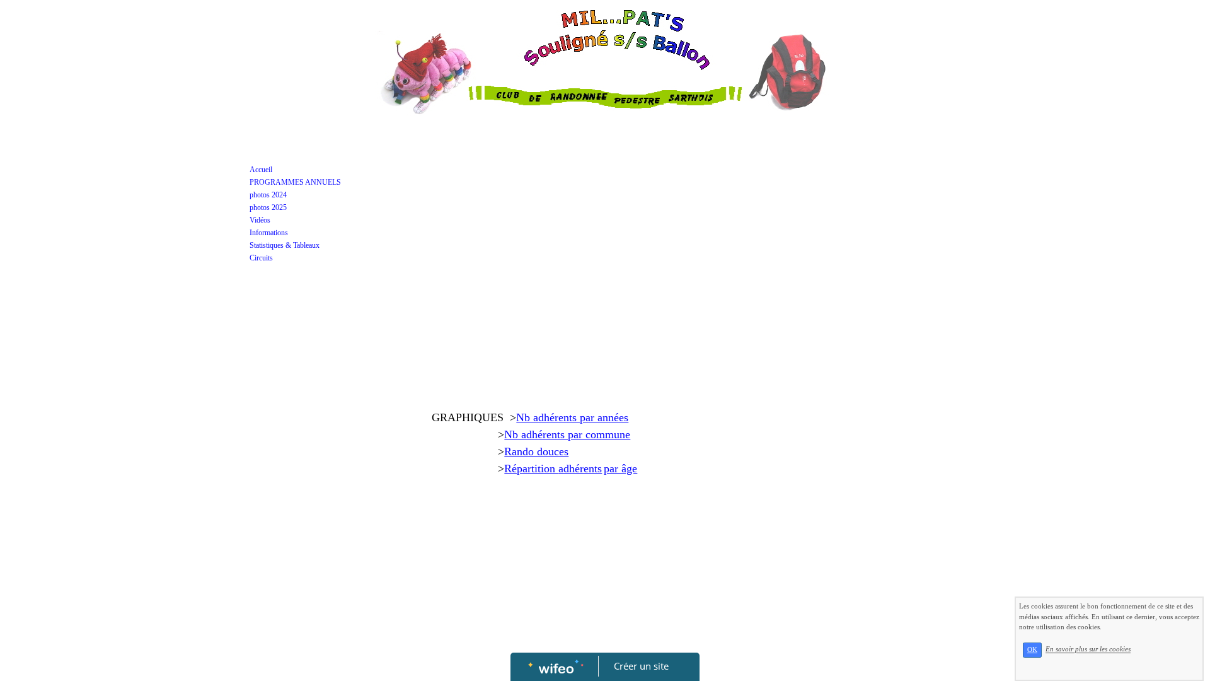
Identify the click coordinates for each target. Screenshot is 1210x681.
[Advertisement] (604, 263)
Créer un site (641, 666)
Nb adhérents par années (572, 417)
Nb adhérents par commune (567, 434)
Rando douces (536, 451)
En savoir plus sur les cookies (1088, 649)
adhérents (580, 468)
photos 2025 (268, 207)
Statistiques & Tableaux (285, 245)
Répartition (531, 468)
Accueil (261, 169)
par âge (620, 468)
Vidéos (260, 220)
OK (1032, 649)
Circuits (261, 257)
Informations (269, 232)
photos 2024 (268, 194)
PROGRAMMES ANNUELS (295, 182)
